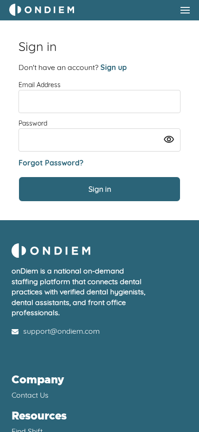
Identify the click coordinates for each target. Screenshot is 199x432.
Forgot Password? (51, 162)
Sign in (99, 189)
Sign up (113, 67)
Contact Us (30, 395)
